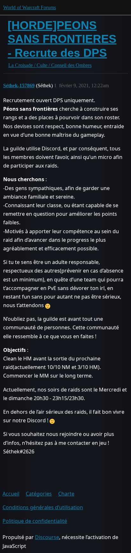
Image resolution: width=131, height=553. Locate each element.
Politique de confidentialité (35, 520)
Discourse (47, 537)
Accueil (11, 493)
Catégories (39, 493)
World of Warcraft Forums (29, 7)
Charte (66, 493)
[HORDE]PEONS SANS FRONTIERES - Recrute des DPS (62, 39)
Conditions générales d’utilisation (43, 507)
